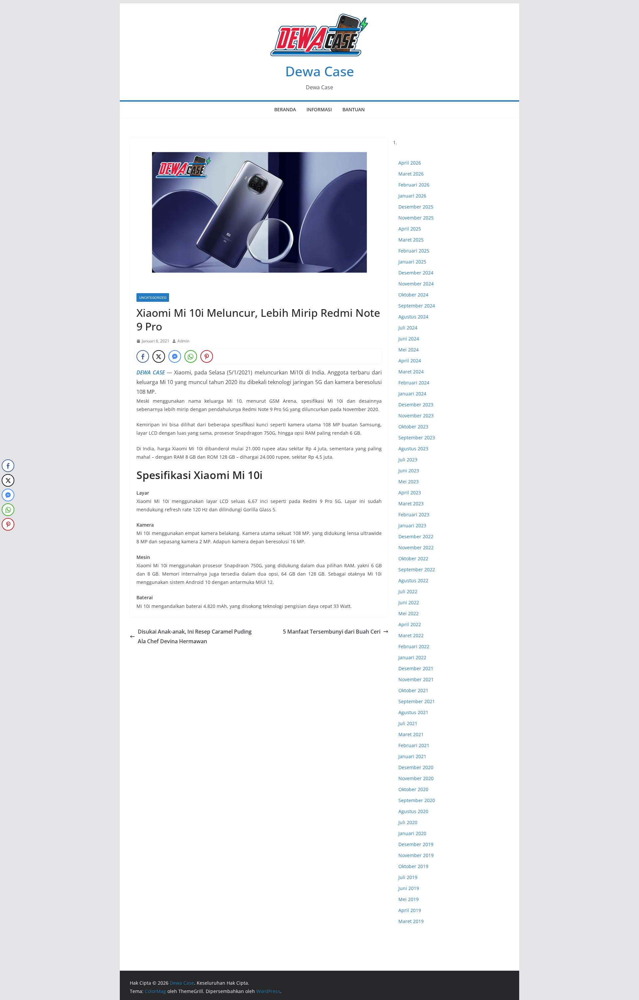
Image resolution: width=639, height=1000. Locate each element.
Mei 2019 (408, 899)
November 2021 (416, 679)
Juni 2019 (408, 888)
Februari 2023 (413, 514)
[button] (8, 538)
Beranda (285, 109)
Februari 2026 (413, 185)
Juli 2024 (407, 327)
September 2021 (416, 701)
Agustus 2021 (413, 712)
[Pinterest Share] (206, 356)
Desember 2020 (415, 767)
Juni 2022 (408, 602)
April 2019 (409, 910)
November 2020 (416, 778)
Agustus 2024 (413, 316)
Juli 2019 (407, 877)
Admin (183, 341)
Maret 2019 (411, 921)
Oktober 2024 (413, 294)
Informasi (319, 109)
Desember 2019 (415, 844)
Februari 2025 (413, 251)
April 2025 (409, 229)
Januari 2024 (412, 393)
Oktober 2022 (413, 558)
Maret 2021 (411, 734)
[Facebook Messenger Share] (174, 356)
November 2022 (416, 547)
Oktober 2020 (413, 789)
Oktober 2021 (413, 690)
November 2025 (416, 218)
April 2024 (409, 360)
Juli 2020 (407, 822)
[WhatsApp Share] (190, 356)
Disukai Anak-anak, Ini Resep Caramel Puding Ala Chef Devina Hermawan (195, 636)
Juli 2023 (407, 459)
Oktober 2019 (413, 866)
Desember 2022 (415, 536)
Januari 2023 (412, 525)
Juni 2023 (408, 470)
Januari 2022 (412, 657)
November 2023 (416, 415)
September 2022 (416, 569)
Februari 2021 (413, 745)
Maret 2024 (411, 371)
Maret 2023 (411, 503)
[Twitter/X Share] (158, 356)
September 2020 (416, 800)
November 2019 (416, 855)
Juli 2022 (407, 591)
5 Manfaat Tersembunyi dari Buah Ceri (331, 631)
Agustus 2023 (413, 448)
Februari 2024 (413, 382)
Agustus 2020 (413, 811)
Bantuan (353, 109)
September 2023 (416, 437)
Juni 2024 (408, 338)
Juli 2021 (407, 723)
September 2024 (416, 305)
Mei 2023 (408, 481)
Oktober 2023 (413, 426)
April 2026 (409, 163)
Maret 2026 (411, 174)
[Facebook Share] (142, 356)
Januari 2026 (412, 196)
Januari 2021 (412, 756)
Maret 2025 (411, 240)
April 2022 (409, 624)
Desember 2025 (415, 207)
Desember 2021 (415, 668)
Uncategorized (152, 297)
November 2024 (416, 283)
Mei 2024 (408, 349)
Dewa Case (319, 71)
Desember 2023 (415, 404)
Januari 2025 (412, 261)
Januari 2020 (412, 833)
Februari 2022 (413, 646)
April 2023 (409, 492)
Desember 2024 (415, 272)
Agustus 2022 (413, 580)
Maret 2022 (411, 635)
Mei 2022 (408, 613)
